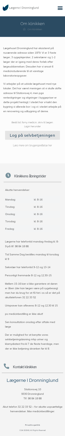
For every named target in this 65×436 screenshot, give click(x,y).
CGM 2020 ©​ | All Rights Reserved (33, 430)
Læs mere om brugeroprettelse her (32, 145)
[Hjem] (24, 29)
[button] (60, 8)
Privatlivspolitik (32, 425)
